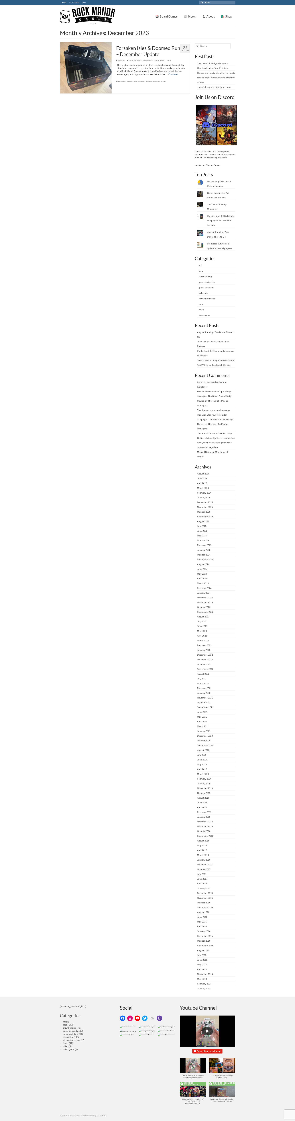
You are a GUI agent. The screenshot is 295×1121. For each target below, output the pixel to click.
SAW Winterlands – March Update (213, 365)
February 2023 (204, 645)
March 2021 (203, 726)
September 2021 (205, 707)
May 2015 (202, 964)
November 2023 (205, 602)
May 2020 (202, 764)
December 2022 (205, 655)
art (200, 265)
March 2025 (203, 540)
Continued (173, 74)
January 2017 (203, 888)
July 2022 (201, 678)
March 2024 (203, 583)
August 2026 (203, 473)
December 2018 (205, 821)
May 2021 (202, 717)
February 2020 (204, 779)
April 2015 (202, 969)
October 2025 (203, 512)
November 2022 (205, 659)
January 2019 (203, 817)
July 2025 (201, 526)
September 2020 (205, 745)
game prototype (206, 287)
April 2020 (202, 769)
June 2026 (202, 478)
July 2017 (201, 874)
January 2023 (203, 650)
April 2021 (202, 721)
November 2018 (205, 826)
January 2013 (203, 988)
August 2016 (203, 912)
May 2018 (202, 845)
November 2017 (205, 864)
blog (138, 60)
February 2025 (204, 545)
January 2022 (203, 693)
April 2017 (202, 883)
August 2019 (203, 798)
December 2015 (205, 936)
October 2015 (203, 941)
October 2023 (203, 607)
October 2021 (203, 702)
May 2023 (202, 631)
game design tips (207, 282)
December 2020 (205, 736)
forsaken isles (132, 81)
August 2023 (203, 616)
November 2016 (205, 898)
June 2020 (202, 759)
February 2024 (204, 588)
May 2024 (202, 574)
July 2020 (201, 755)
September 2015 (205, 945)
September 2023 (205, 612)
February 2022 (204, 688)
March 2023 (203, 640)
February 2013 (204, 983)
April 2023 (202, 636)
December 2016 (205, 893)
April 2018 (202, 850)
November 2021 (205, 697)
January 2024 (203, 593)
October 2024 (203, 555)
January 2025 (203, 550)
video (201, 309)
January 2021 (203, 731)
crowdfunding (146, 60)
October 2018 (203, 831)
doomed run (122, 81)
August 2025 (203, 521)
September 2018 (205, 836)
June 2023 (202, 626)
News (162, 60)
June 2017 (202, 879)
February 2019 (204, 812)
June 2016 (202, 917)
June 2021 (202, 712)
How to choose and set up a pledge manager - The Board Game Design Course (214, 396)
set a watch (162, 81)
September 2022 (205, 669)
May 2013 (202, 979)
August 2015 (203, 950)
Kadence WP (101, 1116)
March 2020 (203, 774)
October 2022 (203, 664)
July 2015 (201, 955)
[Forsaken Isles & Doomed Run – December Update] (86, 67)
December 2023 (205, 597)
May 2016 (202, 922)
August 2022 (203, 674)
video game (204, 315)
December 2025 (205, 502)
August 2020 (203, 750)
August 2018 (203, 840)
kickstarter (155, 60)
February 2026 (204, 493)
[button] (193, 1070)
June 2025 (202, 531)
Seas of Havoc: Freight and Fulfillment (215, 360)
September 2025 (205, 516)
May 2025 (202, 535)
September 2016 (205, 907)
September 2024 (205, 559)
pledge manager (151, 81)
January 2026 (203, 497)
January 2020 (203, 783)
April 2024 (202, 578)
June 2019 (202, 802)
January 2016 (203, 931)
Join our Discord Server (208, 165)
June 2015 (202, 960)
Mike (122, 60)
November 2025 (205, 507)
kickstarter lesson (207, 298)
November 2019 (205, 788)
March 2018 (203, 855)
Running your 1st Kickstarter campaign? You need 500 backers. (221, 220)
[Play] (207, 1031)
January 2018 (203, 860)
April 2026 (202, 483)
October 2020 (203, 740)
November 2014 (205, 974)
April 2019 (202, 807)
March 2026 (203, 488)
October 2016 (203, 902)
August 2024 (203, 564)
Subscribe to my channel (209, 1051)
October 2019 (203, 793)
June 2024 (202, 569)
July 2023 (201, 621)
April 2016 (202, 926)
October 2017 (203, 869)
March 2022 (203, 683)
